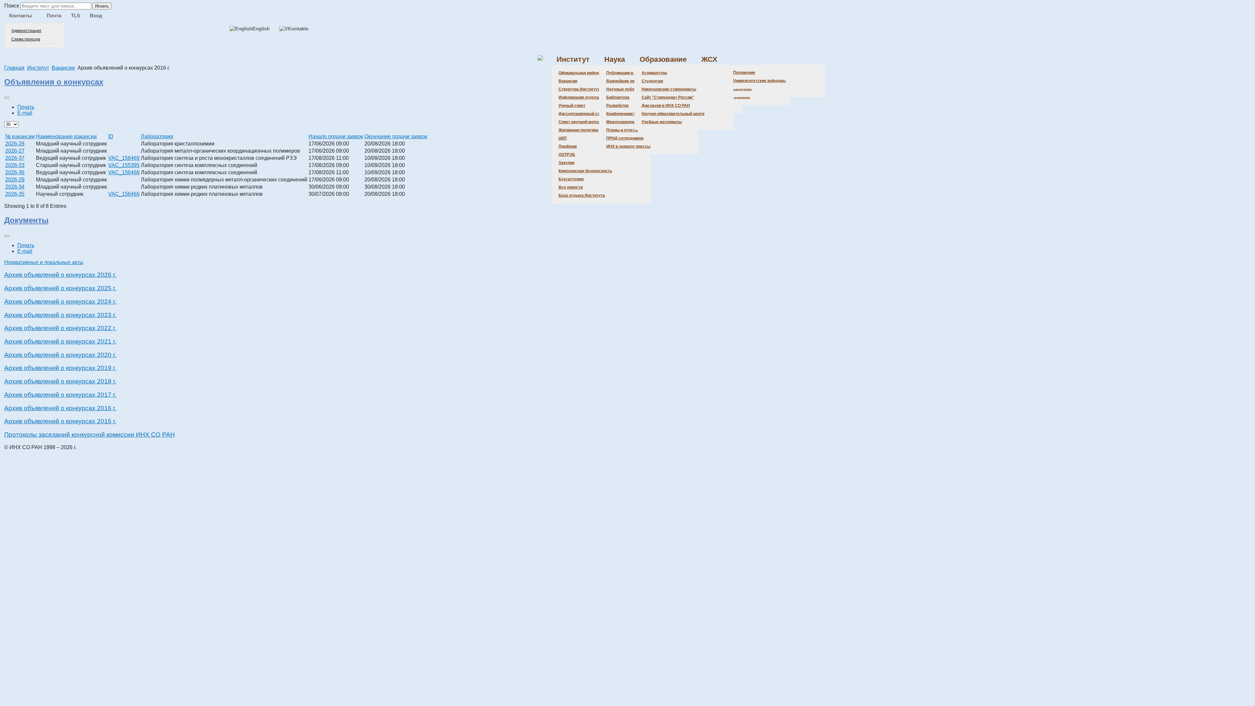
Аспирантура (654, 73)
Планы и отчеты (622, 130)
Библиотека (617, 97)
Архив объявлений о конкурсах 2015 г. (60, 421)
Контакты (20, 15)
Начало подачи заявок (336, 136)
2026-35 (15, 194)
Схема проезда (25, 39)
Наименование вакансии (66, 136)
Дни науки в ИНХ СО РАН (666, 105)
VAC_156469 (124, 158)
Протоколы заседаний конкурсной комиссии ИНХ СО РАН (89, 434)
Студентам (652, 81)
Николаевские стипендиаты (669, 89)
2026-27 (15, 151)
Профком (568, 146)
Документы (26, 220)
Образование (663, 59)
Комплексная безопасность (585, 171)
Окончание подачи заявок (395, 136)
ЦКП (563, 138)
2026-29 (15, 179)
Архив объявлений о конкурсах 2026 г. (60, 274)
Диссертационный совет (582, 113)
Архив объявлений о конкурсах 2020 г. (60, 354)
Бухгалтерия (571, 179)
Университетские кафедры (759, 80)
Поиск (11, 5)
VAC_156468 (124, 172)
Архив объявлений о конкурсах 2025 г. (60, 288)
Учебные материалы (662, 122)
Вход (96, 15)
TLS (75, 15)
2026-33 (15, 165)
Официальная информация (585, 73)
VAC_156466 (124, 194)
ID (110, 136)
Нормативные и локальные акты (43, 262)
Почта (54, 15)
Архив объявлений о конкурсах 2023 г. (60, 314)
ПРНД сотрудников (625, 138)
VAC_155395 (124, 165)
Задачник (742, 89)
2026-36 (15, 172)
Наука (614, 59)
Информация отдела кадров (586, 97)
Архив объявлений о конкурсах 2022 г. (60, 328)
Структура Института (579, 89)
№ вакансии (20, 136)
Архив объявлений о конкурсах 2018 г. (60, 381)
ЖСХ (709, 59)
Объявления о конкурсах (53, 81)
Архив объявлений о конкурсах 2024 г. (60, 301)
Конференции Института (630, 113)
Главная (14, 68)
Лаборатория (157, 136)
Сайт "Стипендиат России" (668, 97)
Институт (573, 59)
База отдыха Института (582, 195)
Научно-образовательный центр (673, 113)
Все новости (571, 187)
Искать (102, 6)
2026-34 (15, 187)
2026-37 (15, 158)
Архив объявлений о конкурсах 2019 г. (60, 367)
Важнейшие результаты (629, 81)
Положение (744, 72)
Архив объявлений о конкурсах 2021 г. (60, 341)
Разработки (617, 105)
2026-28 (15, 143)
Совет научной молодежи (584, 122)
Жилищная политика (578, 130)
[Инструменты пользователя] (6, 98)
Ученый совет (572, 105)
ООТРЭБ (567, 154)
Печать (25, 107)
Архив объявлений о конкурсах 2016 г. (60, 408)
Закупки (566, 162)
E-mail (24, 113)
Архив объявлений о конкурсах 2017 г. (60, 394)
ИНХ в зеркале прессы (628, 146)
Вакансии (568, 81)
